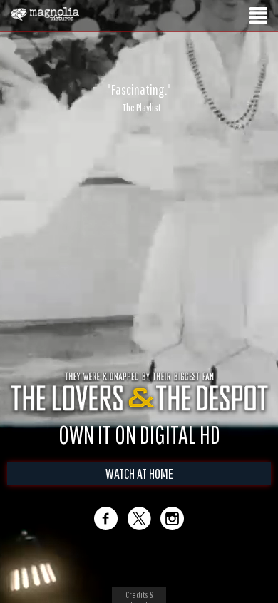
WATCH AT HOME (139, 473)
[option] (139, 97)
